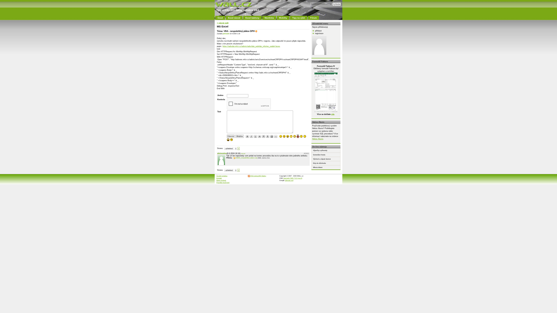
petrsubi (226, 33)
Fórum (313, 18)
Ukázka (239, 136)
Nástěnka (269, 18)
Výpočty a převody (320, 150)
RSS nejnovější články (258, 176)
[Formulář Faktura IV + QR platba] (326, 112)
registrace (319, 33)
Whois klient (317, 167)
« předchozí (229, 148)
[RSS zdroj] (256, 31)
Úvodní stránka (221, 176)
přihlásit (318, 31)
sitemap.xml (289, 180)
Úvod (220, 18)
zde (332, 114)
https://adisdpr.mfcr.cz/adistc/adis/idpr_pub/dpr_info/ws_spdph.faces (251, 46)
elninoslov (222, 153)
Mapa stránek (221, 180)
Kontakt (219, 178)
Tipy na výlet (298, 18)
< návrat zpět (222, 23)
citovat (243, 153)
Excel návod (234, 18)
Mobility (283, 18)
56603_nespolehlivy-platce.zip (246, 158)
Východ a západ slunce (322, 159)
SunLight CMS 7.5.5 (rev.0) (292, 178)
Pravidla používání (222, 182)
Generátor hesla (319, 155)
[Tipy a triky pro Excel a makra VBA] (236, 4)
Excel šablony (252, 18)
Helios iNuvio (317, 139)
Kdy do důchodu (319, 163)
